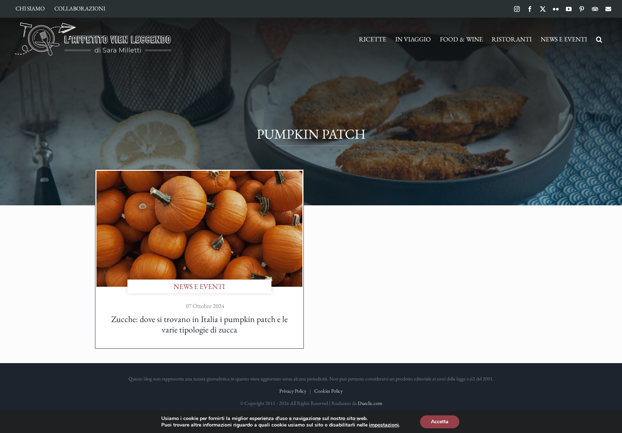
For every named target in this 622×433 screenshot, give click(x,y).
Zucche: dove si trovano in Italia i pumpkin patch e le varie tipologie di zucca (199, 324)
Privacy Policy (292, 391)
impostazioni (384, 425)
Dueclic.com (370, 403)
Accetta (440, 421)
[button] (599, 39)
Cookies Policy (328, 391)
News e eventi (199, 286)
